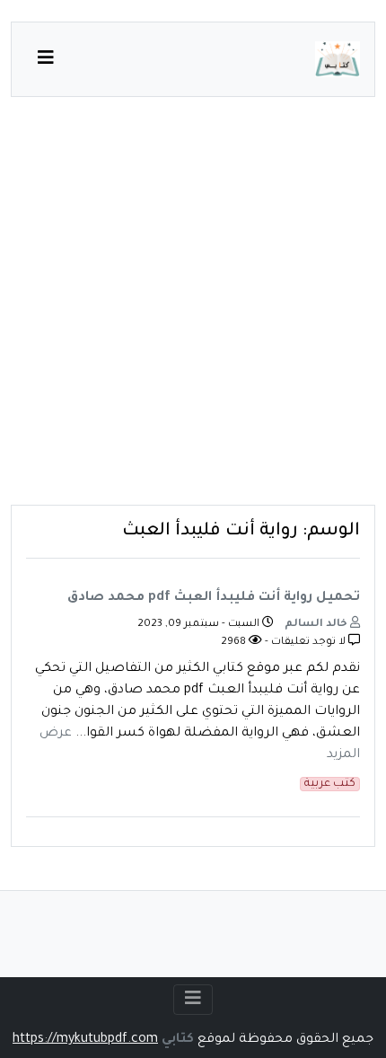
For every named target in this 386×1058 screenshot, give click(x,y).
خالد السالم (317, 624)
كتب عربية (329, 784)
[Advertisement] (193, 312)
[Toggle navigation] (193, 999)
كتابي (178, 1040)
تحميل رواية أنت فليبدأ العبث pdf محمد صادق (213, 598)
